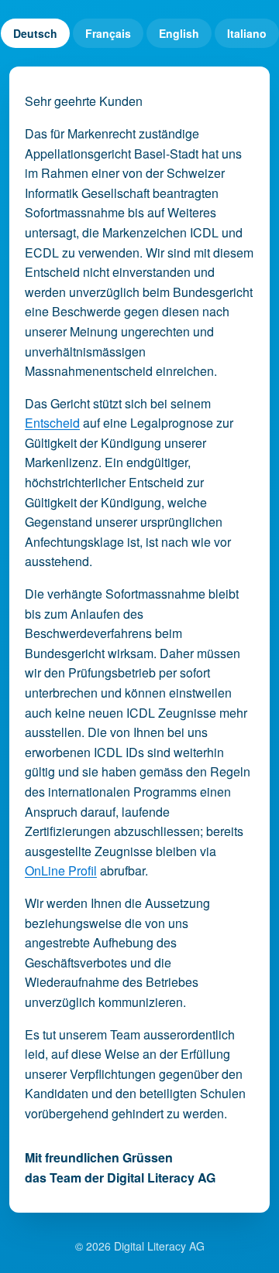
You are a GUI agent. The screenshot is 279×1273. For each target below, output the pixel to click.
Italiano (247, 33)
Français (108, 33)
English (179, 33)
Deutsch (35, 33)
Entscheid (52, 423)
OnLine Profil (61, 870)
